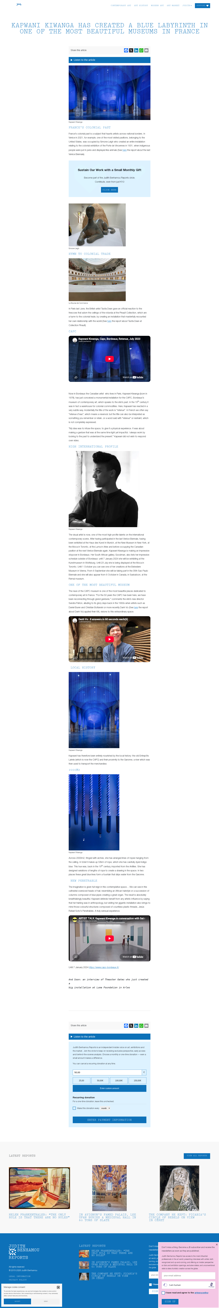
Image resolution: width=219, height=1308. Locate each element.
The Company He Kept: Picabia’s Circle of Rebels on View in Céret (177, 1217)
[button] (58, 1287)
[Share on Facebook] (126, 50)
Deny (46, 1301)
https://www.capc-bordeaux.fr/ (104, 967)
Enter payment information (109, 1120)
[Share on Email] (146, 50)
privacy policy (201, 1293)
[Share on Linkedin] (136, 50)
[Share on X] (131, 50)
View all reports (197, 1156)
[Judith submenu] (191, 5)
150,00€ (137, 1081)
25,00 (81, 1081)
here (125, 150)
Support (201, 5)
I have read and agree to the (187, 1293)
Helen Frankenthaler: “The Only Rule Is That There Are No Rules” (39, 1216)
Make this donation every (88, 1108)
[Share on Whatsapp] (141, 50)
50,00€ (100, 1081)
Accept (17, 1301)
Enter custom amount (109, 1088)
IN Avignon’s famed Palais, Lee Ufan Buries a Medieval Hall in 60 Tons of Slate (107, 1217)
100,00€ (119, 1081)
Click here (109, 190)
